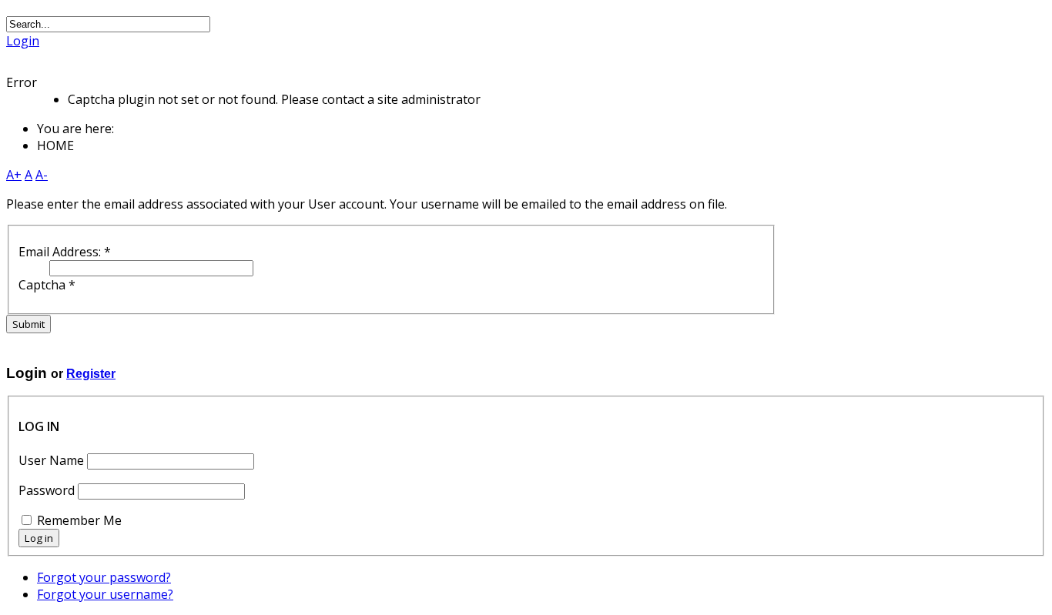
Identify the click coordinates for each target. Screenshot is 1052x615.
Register (91, 373)
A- (41, 174)
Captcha (46, 284)
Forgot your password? (104, 577)
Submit (28, 324)
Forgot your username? (105, 594)
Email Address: (64, 251)
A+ (14, 174)
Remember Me (79, 520)
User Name (51, 460)
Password (46, 490)
